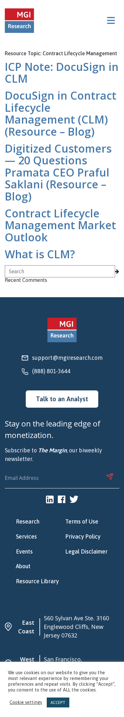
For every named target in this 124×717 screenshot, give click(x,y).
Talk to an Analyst (62, 399)
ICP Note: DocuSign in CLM (62, 72)
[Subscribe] (109, 476)
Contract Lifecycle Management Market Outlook (60, 225)
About (23, 566)
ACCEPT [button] (58, 702)
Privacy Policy (82, 537)
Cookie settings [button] (26, 702)
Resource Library (37, 581)
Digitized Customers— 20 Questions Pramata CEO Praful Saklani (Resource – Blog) (58, 172)
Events (24, 552)
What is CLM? (40, 254)
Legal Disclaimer (86, 552)
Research (27, 522)
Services (26, 537)
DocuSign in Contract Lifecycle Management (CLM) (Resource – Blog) (60, 113)
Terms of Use (81, 522)
